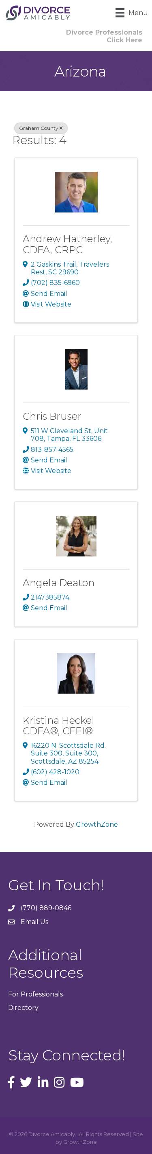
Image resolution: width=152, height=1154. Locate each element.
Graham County (38, 128)
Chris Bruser (52, 416)
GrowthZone (97, 824)
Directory (23, 1008)
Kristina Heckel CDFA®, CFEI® (58, 725)
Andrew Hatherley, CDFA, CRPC (67, 244)
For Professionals (35, 994)
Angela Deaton (58, 583)
